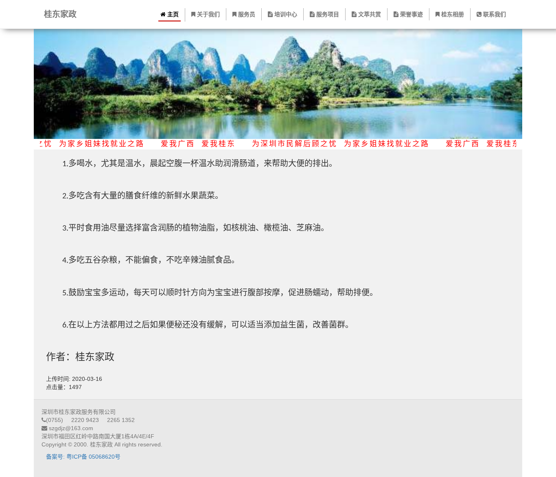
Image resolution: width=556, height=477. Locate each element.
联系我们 (494, 14)
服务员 (245, 14)
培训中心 (285, 14)
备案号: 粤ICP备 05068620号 (83, 456)
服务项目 (327, 14)
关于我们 (207, 14)
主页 (172, 14)
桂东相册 (452, 14)
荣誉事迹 (410, 14)
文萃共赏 (369, 14)
